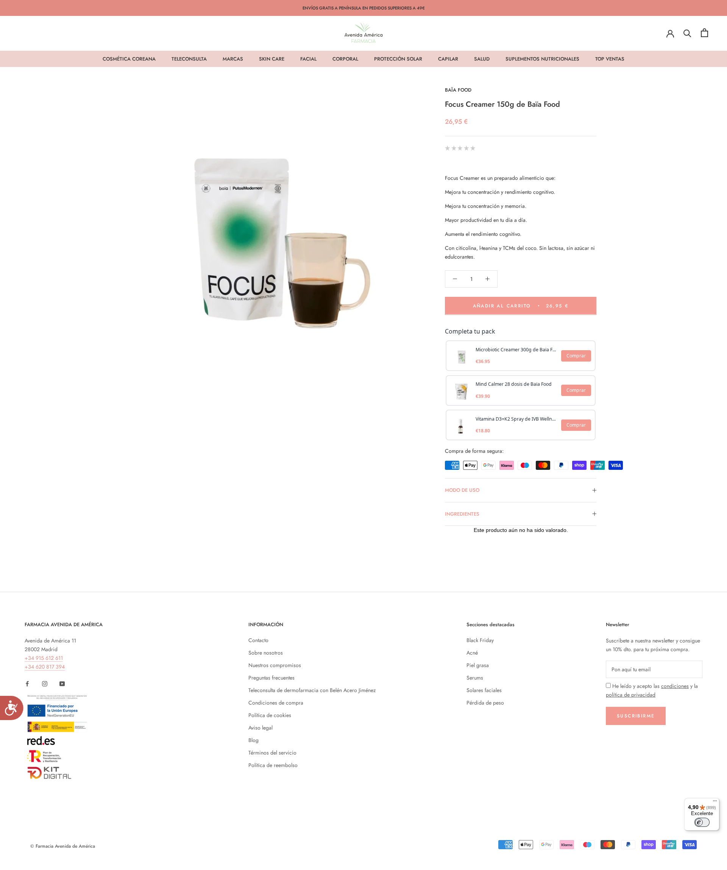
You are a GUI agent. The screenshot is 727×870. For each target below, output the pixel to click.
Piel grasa (477, 665)
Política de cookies (269, 715)
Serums (474, 677)
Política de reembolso (273, 765)
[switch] (702, 822)
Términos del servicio (272, 752)
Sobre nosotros (265, 652)
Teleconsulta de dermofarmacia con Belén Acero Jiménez (312, 690)
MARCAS (233, 58)
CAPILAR (448, 58)
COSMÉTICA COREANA (129, 58)
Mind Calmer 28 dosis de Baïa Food (514, 384)
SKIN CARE (271, 58)
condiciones (675, 686)
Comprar (576, 355)
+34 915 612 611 (44, 658)
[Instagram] (44, 683)
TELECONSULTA (189, 58)
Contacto (258, 640)
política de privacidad (630, 694)
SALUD (482, 58)
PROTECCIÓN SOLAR (398, 58)
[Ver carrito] (704, 32)
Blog (253, 740)
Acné (472, 652)
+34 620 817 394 (45, 666)
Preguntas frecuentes (271, 677)
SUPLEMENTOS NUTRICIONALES (542, 58)
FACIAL (308, 58)
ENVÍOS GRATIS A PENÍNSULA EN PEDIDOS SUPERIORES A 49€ (364, 8)
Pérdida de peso (485, 702)
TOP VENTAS (609, 58)
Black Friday (480, 640)
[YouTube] (62, 683)
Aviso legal (260, 727)
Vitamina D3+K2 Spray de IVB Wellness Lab (516, 418)
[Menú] (714, 802)
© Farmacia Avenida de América (62, 846)
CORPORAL (345, 58)
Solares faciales (484, 690)
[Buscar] (687, 33)
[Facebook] (27, 683)
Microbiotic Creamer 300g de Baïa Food (516, 349)
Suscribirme (636, 716)
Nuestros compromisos (274, 665)
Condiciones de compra (275, 702)
